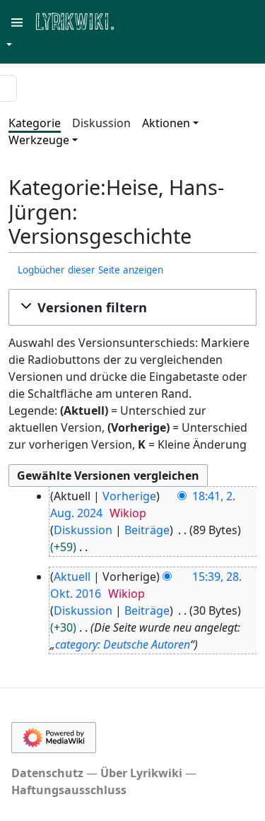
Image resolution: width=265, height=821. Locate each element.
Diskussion (101, 123)
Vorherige (129, 496)
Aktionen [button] (166, 123)
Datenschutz (47, 773)
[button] (132, 307)
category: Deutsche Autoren (122, 644)
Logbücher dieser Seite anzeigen (90, 270)
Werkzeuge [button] (38, 140)
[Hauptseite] (143, 20)
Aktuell (72, 576)
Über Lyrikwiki (141, 773)
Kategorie (34, 123)
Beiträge (147, 530)
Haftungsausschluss (68, 790)
